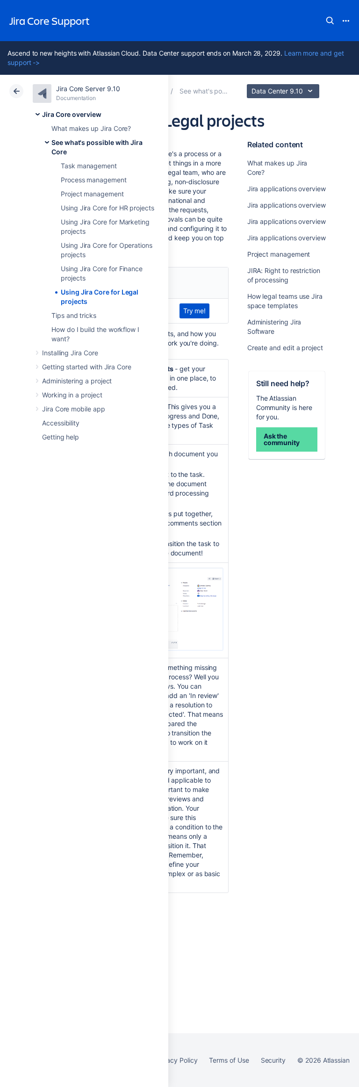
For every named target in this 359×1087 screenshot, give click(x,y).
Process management (94, 180)
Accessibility (60, 423)
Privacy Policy (176, 1060)
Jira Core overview (71, 114)
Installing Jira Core (70, 353)
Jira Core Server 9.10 (88, 89)
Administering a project (77, 381)
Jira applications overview (286, 189)
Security (273, 1060)
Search (330, 20)
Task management (89, 166)
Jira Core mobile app (73, 409)
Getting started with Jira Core (86, 367)
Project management (92, 194)
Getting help (60, 437)
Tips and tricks (73, 315)
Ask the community (282, 439)
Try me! (194, 311)
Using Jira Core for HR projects (107, 208)
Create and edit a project (285, 348)
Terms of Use (229, 1060)
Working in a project (72, 395)
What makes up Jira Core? (91, 128)
